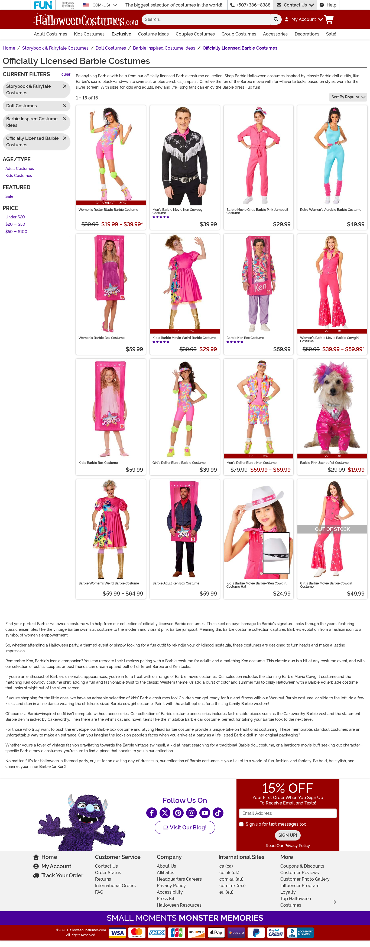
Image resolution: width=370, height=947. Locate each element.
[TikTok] (218, 812)
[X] (165, 812)
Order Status (108, 872)
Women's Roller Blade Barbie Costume (108, 210)
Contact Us (295, 5)
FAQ (99, 892)
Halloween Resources (179, 905)
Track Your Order (62, 875)
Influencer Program (300, 885)
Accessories (275, 34)
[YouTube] (204, 812)
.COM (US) (101, 5)
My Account (56, 866)
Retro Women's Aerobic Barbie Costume (330, 210)
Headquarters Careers (179, 879)
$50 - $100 (16, 232)
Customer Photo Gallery (305, 879)
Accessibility (170, 892)
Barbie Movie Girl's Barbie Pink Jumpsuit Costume (257, 211)
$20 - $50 (15, 224)
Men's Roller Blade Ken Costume (251, 463)
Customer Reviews (299, 872)
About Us (166, 866)
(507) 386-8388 (254, 5)
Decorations (307, 34)
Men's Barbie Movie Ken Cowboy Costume (177, 211)
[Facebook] (151, 812)
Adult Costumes (50, 34)
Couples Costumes (195, 34)
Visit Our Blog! (187, 827)
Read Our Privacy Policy (288, 845)
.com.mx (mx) (232, 885)
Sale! (331, 34)
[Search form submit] (276, 19)
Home (49, 857)
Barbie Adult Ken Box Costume (175, 583)
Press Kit (165, 898)
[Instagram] (191, 812)
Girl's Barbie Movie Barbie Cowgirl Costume (326, 585)
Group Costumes (239, 34)
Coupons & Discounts (302, 866)
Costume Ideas (153, 34)
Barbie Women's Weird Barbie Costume (109, 583)
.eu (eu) (226, 892)
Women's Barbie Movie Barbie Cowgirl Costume (329, 339)
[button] (303, 19)
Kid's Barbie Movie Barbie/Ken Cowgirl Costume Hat (256, 585)
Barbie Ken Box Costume (245, 338)
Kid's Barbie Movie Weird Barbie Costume (184, 338)
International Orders (115, 885)
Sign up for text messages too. (276, 824)
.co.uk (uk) (229, 872)
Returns (103, 879)
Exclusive (121, 34)
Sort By (345, 97)
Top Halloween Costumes (295, 902)
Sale (9, 196)
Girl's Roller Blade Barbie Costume (179, 463)
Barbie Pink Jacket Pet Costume (324, 463)
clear (65, 74)
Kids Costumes (89, 34)
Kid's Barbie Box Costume (98, 463)
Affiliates (165, 872)
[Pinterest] (178, 812)
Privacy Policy (171, 885)
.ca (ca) (226, 866)
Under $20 (15, 217)
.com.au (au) (231, 879)
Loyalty (288, 892)
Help (331, 5)
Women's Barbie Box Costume (102, 338)
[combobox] (206, 19)
